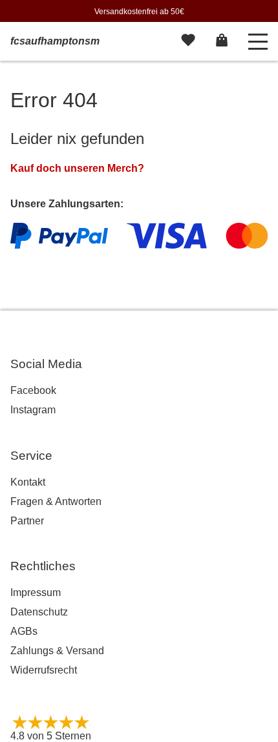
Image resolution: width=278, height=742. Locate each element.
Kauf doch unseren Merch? (77, 168)
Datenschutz (39, 611)
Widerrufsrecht (43, 670)
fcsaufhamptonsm (55, 41)
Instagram (33, 409)
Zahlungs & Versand (57, 650)
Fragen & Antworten (56, 501)
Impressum (35, 592)
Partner (27, 520)
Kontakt (27, 482)
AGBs (23, 631)
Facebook (33, 390)
